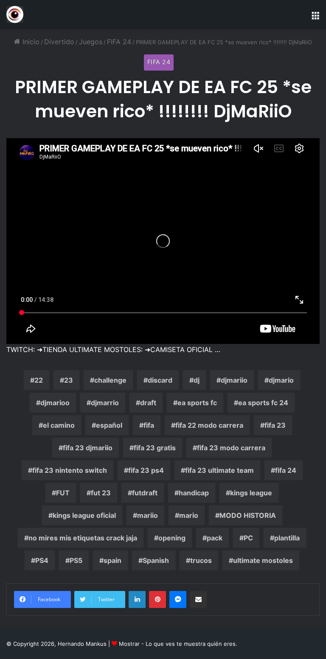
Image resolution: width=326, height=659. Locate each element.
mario (188, 515)
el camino (59, 425)
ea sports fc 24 (263, 402)
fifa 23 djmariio (87, 447)
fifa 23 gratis (155, 447)
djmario (281, 380)
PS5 (76, 560)
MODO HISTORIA (247, 515)
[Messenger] (177, 599)
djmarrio (105, 402)
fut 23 (101, 493)
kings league (251, 493)
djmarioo (55, 402)
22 (38, 380)
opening (171, 538)
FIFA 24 (119, 41)
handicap (194, 493)
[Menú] (315, 17)
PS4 (41, 560)
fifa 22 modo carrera (209, 425)
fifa (148, 425)
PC (248, 538)
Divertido (59, 41)
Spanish (156, 560)
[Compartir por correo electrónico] (198, 599)
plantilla (287, 538)
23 (68, 380)
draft (148, 402)
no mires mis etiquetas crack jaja (82, 538)
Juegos (90, 41)
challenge (110, 380)
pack (214, 538)
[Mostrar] (14, 14)
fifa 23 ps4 (146, 470)
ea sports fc (197, 402)
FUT (63, 493)
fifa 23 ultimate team (219, 470)
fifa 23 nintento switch (69, 470)
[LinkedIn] (137, 599)
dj (197, 380)
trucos (201, 560)
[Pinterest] (157, 599)
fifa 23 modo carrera (231, 447)
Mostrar (129, 643)
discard (160, 380)
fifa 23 (275, 425)
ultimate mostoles (263, 560)
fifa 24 (285, 470)
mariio (147, 515)
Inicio (29, 41)
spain (112, 560)
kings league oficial (84, 515)
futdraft (144, 493)
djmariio (234, 380)
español (109, 425)
